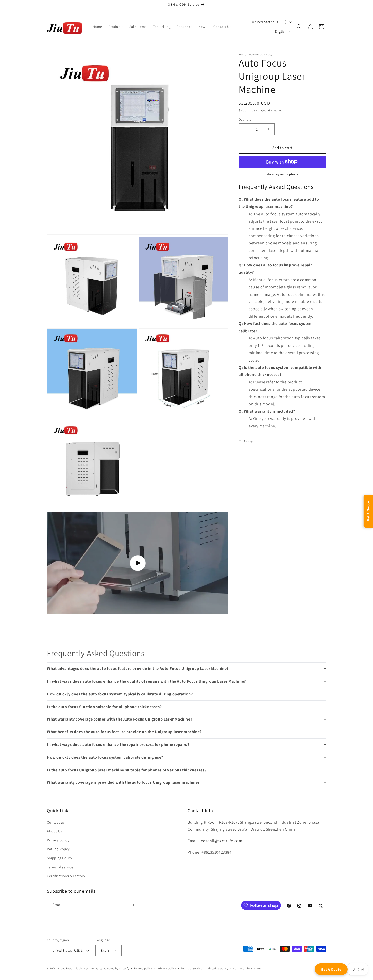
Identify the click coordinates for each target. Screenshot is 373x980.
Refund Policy (58, 849)
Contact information (247, 968)
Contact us (56, 822)
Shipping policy (217, 968)
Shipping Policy (59, 858)
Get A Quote (331, 969)
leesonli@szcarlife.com (221, 840)
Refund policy (143, 968)
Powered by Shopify (116, 968)
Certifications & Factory (66, 876)
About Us (54, 831)
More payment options (282, 174)
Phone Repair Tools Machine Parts (80, 968)
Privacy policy (58, 840)
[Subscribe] (132, 905)
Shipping (245, 110)
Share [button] (248, 441)
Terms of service (60, 867)
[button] (299, 26)
